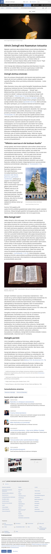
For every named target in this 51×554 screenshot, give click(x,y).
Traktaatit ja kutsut (22, 495)
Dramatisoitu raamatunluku (23, 517)
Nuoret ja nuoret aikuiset (7, 503)
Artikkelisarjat (8, 8)
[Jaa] (46, 8)
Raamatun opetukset (6, 487)
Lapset (3, 505)
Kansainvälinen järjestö (39, 511)
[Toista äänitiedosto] (43, 8)
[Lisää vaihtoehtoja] (49, 8)
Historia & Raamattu (6, 511)
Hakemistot (20, 505)
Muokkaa (15, 551)
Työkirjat (20, 501)
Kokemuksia (37, 509)
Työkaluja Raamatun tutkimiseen (8, 497)
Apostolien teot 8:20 (30, 102)
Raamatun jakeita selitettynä (7, 493)
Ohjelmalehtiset (21, 503)
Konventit (37, 505)
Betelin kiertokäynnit (39, 499)
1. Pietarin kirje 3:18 (19, 96)
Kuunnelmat (20, 515)
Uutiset (36, 487)
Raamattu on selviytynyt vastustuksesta (22, 402)
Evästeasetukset (14, 547)
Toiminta (36, 507)
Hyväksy (4, 551)
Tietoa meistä (37, 490)
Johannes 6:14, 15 (39, 360)
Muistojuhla (37, 503)
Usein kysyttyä (37, 493)
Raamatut (20, 489)
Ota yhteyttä (37, 497)
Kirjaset (19, 493)
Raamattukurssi (5, 495)
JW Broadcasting (22, 509)
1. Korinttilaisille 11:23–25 (20, 253)
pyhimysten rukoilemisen (11, 178)
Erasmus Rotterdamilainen (18, 413)
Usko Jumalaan (5, 507)
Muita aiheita (16, 8)
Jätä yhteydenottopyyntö (17, 449)
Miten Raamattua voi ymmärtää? (20, 422)
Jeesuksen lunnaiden (31, 98)
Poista (9, 551)
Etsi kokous (17, 523)
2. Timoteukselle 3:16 (34, 164)
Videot (19, 511)
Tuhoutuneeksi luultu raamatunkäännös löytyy (24, 440)
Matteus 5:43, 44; (29, 360)
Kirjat (19, 491)
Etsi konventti (29, 523)
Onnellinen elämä (5, 499)
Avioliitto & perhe (5, 501)
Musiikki (20, 513)
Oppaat (19, 507)
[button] (15, 5)
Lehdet (19, 499)
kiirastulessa (41, 373)
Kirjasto (2, 8)
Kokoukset (37, 501)
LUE (30, 11)
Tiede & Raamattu (5, 509)
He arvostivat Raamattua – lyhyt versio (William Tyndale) (27, 430)
